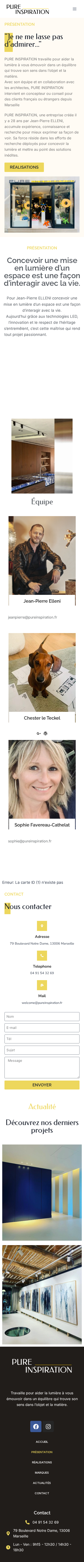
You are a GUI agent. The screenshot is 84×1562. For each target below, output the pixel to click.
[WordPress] (45, 733)
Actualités (42, 1483)
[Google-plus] (49, 627)
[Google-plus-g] (39, 733)
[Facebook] (35, 627)
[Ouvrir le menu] (74, 8)
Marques (42, 1472)
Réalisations (42, 1462)
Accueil (42, 1441)
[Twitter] (42, 627)
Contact (42, 1493)
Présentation (41, 1452)
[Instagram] (48, 1426)
